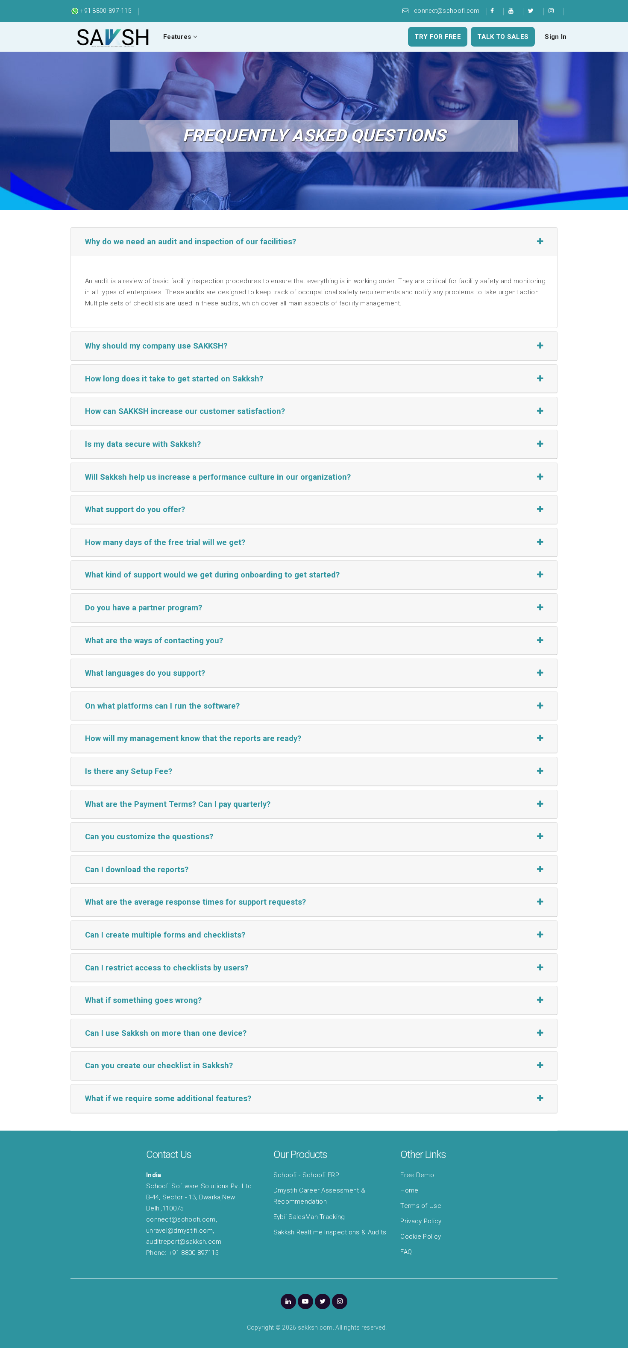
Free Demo (417, 1175)
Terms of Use (420, 1206)
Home (409, 1190)
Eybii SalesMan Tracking (309, 1217)
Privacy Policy (420, 1221)
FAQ (406, 1252)
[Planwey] (113, 37)
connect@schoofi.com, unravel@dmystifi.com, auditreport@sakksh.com (184, 1230)
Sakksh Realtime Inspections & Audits (330, 1232)
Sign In (555, 37)
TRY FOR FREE (437, 37)
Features (178, 37)
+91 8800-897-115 (105, 10)
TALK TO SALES (502, 37)
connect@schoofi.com (447, 10)
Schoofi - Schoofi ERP (306, 1175)
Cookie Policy (420, 1236)
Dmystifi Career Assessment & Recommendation (319, 1196)
